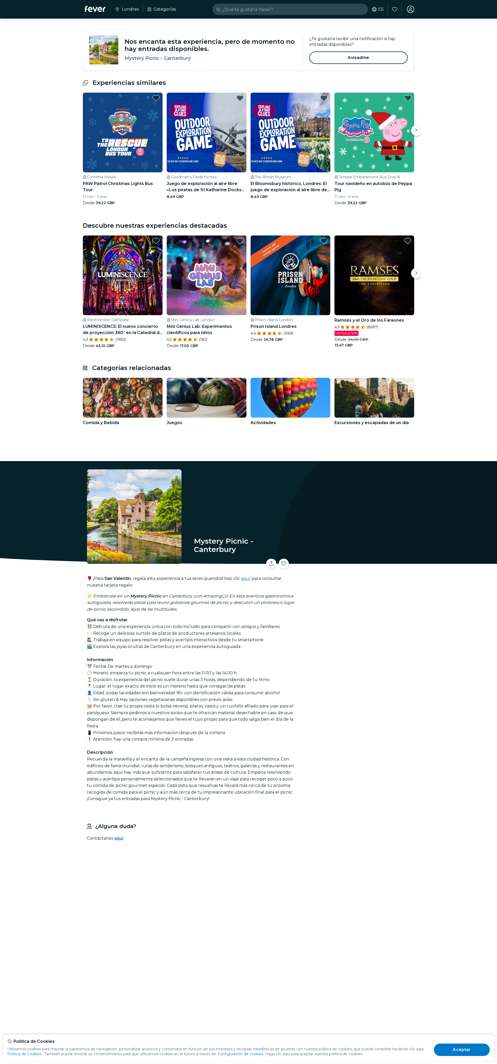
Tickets (356, 561)
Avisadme (358, 57)
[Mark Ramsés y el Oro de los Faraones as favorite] (407, 241)
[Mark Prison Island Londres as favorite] (323, 241)
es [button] (381, 9)
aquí (246, 578)
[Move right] (416, 130)
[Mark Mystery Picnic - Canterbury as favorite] (284, 564)
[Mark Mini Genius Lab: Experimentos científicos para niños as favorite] (240, 241)
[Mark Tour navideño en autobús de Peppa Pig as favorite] (407, 98)
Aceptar (462, 1049)
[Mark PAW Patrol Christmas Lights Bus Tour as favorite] (156, 98)
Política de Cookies (24, 1054)
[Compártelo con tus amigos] (271, 564)
